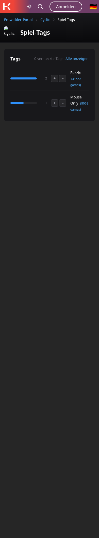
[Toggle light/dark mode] (29, 7)
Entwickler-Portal (18, 19)
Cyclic (45, 19)
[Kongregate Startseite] (6, 6)
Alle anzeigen (77, 58)
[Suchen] (40, 6)
